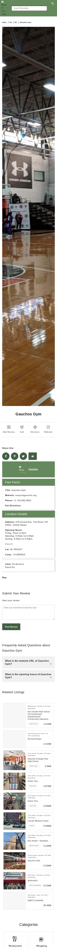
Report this (10, 567)
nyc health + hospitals (38, 841)
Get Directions (13, 505)
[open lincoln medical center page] (14, 821)
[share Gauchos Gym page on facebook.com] (6, 456)
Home (4, 22)
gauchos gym (34, 861)
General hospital (34, 845)
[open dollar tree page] (14, 781)
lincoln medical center (38, 821)
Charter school (33, 723)
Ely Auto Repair (35, 739)
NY (16, 22)
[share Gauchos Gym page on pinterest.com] (14, 456)
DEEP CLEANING (35, 900)
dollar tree (33, 781)
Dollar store (32, 785)
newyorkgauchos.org (26, 495)
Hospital (31, 825)
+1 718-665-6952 (22, 500)
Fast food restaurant (35, 885)
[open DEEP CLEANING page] (14, 900)
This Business (18, 564)
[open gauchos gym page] (14, 861)
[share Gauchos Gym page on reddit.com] (32, 456)
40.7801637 (16, 549)
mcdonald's (33, 881)
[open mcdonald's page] (14, 880)
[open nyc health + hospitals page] (14, 841)
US (11, 22)
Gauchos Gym (25, 22)
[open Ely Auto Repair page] (14, 739)
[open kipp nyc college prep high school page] (14, 760)
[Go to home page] (6, 8)
